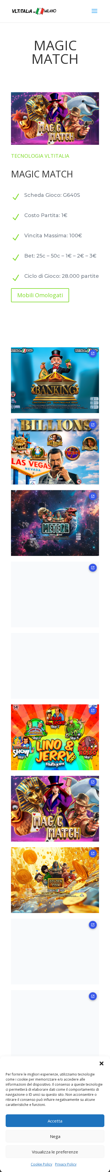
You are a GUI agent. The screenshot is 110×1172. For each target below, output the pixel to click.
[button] (101, 1063)
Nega (55, 1136)
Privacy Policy (65, 1164)
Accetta (55, 1121)
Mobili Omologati (40, 295)
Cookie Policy (41, 1164)
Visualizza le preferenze (55, 1152)
